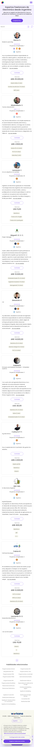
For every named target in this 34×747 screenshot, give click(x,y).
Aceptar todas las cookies (17, 741)
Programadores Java (25, 671)
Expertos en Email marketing (8, 704)
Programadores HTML (8, 674)
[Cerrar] (32, 736)
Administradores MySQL (26, 676)
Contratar (17, 73)
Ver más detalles (13, 68)
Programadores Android (8, 669)
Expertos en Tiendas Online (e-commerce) (8, 700)
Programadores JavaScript (25, 674)
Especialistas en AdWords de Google (25, 683)
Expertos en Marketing (25, 691)
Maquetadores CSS (8, 671)
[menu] (31, 2)
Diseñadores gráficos (25, 680)
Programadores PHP (8, 680)
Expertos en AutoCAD (8, 695)
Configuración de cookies (17, 737)
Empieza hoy (17, 20)
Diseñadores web (25, 701)
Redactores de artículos (8, 685)
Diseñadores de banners (8, 697)
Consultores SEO (25, 699)
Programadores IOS (25, 669)
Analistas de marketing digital (25, 687)
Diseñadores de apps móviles (25, 695)
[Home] (2, 2)
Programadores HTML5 (8, 676)
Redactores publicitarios (8, 688)
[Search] (32, 26)
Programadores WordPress (8, 683)
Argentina (18, 52)
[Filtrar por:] (28, 27)
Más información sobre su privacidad (15, 733)
